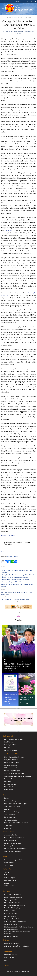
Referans (6, 940)
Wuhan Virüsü (8, 825)
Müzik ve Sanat (8, 862)
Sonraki (3, 597)
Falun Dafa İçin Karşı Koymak (13, 908)
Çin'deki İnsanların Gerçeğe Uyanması (15, 848)
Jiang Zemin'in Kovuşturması (13, 851)
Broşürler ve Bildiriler (10, 880)
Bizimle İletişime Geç (10, 955)
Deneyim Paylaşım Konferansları (14, 919)
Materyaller (7, 869)
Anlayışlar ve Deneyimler (11, 924)
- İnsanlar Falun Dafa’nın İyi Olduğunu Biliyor (15, 579)
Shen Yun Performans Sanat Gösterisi (15, 773)
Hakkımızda (7, 951)
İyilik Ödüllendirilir (10, 840)
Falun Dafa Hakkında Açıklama (13, 739)
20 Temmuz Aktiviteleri (11, 768)
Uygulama (16, 17)
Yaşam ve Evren (9, 865)
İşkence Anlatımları (10, 817)
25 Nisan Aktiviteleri (10, 765)
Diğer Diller (7, 965)
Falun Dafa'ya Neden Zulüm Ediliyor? (15, 804)
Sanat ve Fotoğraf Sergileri (12, 770)
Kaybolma (7, 809)
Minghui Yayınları (19, 1)
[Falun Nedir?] (9, 8)
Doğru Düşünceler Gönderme (13, 897)
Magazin (6, 883)
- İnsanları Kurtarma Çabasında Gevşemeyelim (15, 577)
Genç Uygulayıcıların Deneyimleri (14, 905)
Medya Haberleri (9, 787)
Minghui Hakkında (10, 957)
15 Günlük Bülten (9, 886)
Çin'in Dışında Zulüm (10, 820)
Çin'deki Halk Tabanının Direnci (14, 838)
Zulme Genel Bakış (10, 801)
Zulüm (5, 795)
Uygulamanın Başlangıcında (12, 894)
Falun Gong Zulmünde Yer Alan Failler (15, 823)
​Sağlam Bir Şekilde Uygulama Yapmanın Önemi (15, 599)
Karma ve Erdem (9, 832)
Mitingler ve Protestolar (11, 760)
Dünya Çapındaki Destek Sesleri (14, 757)
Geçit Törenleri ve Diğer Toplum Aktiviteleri (17, 776)
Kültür (5, 856)
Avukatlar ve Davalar (10, 835)
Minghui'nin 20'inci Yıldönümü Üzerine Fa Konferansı (17, 933)
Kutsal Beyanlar (9, 846)
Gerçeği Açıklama (25, 17)
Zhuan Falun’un (10, 230)
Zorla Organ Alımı (9, 814)
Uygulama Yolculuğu (10, 913)
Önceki (3, 589)
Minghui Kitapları (9, 878)
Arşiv (6, 960)
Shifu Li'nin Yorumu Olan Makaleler (15, 921)
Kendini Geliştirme (10, 916)
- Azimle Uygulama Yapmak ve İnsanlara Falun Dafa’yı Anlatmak (17, 571)
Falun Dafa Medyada (10, 779)
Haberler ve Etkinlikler (11, 754)
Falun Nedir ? (8, 747)
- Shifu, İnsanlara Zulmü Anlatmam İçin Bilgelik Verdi (17, 575)
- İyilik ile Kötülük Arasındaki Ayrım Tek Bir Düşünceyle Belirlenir (18, 585)
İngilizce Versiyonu (7, 552)
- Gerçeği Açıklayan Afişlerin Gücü (12, 582)
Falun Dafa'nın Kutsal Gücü (12, 902)
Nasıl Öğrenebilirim (10, 745)
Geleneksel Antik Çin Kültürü (13, 860)
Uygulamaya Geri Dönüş (11, 900)
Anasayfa (8, 17)
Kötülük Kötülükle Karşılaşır (12, 843)
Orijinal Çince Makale (8, 535)
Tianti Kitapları (29, 1)
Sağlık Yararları (9, 742)
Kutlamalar (7, 781)
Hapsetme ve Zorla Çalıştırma (13, 812)
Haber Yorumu (8, 790)
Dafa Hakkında (8, 736)
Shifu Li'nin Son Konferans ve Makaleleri (16, 946)
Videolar (6, 872)
